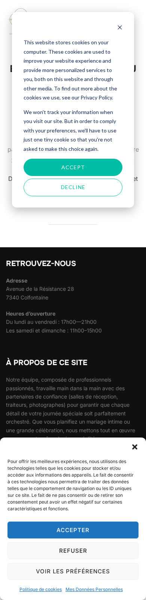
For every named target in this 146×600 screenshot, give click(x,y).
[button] (135, 447)
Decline (73, 187)
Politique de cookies (40, 589)
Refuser (73, 550)
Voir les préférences (73, 571)
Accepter (73, 530)
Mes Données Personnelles (94, 589)
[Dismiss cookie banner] (119, 28)
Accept (73, 167)
